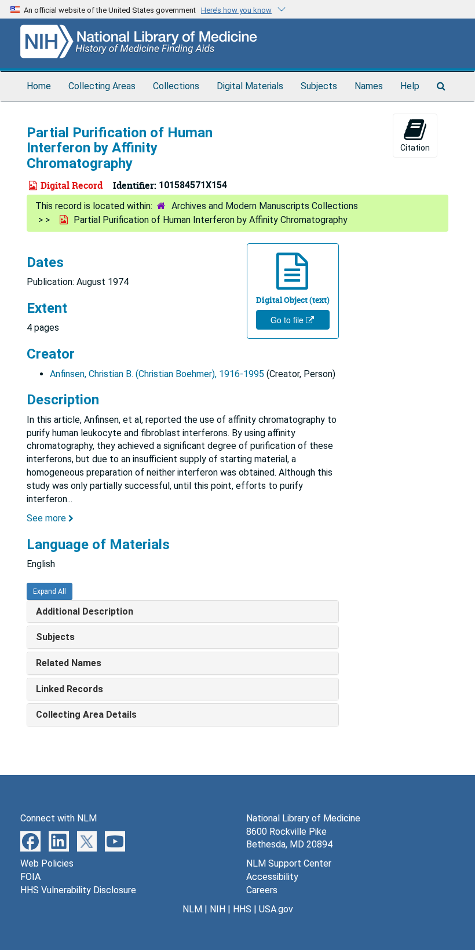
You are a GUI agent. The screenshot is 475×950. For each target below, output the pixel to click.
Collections (176, 86)
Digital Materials (250, 86)
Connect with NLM (58, 818)
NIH (217, 909)
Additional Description (84, 611)
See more (47, 518)
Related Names (68, 662)
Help (409, 86)
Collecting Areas (102, 86)
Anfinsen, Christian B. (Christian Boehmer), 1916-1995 (157, 373)
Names (369, 86)
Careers (261, 890)
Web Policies (47, 863)
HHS (242, 909)
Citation (415, 147)
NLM (192, 909)
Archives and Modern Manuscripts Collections (264, 205)
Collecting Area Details (86, 714)
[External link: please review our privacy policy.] (30, 840)
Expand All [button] (49, 591)
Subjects (319, 86)
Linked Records (69, 689)
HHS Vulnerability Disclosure (78, 890)
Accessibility (272, 876)
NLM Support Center (288, 863)
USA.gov (276, 909)
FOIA (30, 876)
